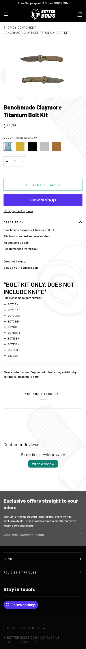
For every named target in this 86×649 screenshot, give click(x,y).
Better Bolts (18, 637)
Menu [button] (8, 559)
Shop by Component (20, 27)
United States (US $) (24, 628)
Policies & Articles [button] (20, 572)
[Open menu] (10, 14)
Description (14, 222)
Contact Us (50, 637)
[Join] (78, 534)
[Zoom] (43, 67)
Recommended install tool (20, 249)
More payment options (18, 211)
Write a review (43, 464)
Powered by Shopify (20, 642)
